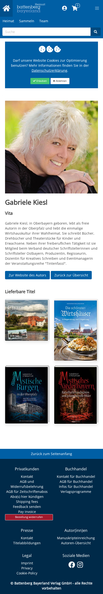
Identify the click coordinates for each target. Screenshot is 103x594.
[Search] (96, 32)
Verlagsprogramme (76, 491)
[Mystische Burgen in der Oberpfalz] (27, 395)
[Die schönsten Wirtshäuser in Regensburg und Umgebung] (76, 330)
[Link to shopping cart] (74, 8)
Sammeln (26, 21)
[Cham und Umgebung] (27, 320)
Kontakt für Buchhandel (76, 476)
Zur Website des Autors (27, 275)
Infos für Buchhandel (76, 486)
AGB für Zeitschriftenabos (27, 491)
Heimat (8, 21)
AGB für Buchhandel (76, 481)
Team (43, 21)
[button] (97, 8)
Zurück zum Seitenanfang (51, 453)
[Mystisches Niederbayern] (76, 395)
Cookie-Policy (27, 573)
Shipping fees (27, 501)
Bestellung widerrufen (29, 517)
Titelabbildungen (27, 543)
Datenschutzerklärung (49, 70)
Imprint (27, 563)
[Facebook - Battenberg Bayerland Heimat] (72, 564)
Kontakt (27, 476)
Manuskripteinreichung (76, 538)
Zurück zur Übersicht (71, 275)
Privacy (27, 568)
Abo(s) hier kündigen (27, 496)
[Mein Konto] (64, 8)
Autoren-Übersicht (76, 543)
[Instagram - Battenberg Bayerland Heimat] (80, 564)
